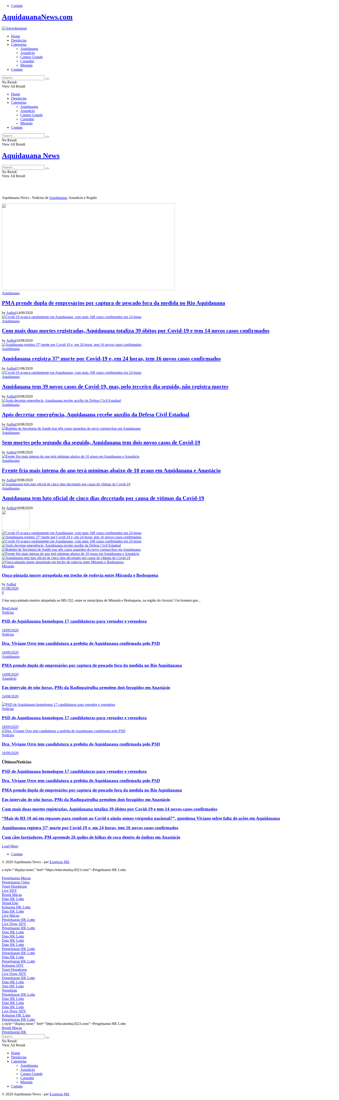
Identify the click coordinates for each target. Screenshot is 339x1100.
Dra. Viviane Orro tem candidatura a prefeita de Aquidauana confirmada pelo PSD (81, 643)
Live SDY (9, 891)
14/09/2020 (10, 674)
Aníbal (11, 313)
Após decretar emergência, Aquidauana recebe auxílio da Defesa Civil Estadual (95, 414)
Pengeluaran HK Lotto (18, 920)
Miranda (26, 65)
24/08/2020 (10, 696)
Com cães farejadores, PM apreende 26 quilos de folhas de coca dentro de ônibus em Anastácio (91, 837)
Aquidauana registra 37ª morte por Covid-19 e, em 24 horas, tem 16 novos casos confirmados (111, 359)
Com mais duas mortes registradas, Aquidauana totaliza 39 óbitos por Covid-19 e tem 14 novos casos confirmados (135, 331)
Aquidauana (29, 49)
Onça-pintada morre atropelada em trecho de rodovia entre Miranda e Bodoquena (80, 575)
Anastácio (27, 53)
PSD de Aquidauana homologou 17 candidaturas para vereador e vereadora (74, 621)
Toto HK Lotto (13, 986)
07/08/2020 (10, 588)
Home (15, 36)
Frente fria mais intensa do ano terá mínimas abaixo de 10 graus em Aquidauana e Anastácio (111, 470)
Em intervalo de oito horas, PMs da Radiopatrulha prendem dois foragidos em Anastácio (86, 687)
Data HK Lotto (13, 899)
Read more (10, 608)
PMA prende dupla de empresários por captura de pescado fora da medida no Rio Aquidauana (113, 303)
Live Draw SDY (14, 924)
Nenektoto (9, 990)
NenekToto (10, 903)
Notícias (8, 612)
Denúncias (19, 40)
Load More (10, 846)
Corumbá (27, 61)
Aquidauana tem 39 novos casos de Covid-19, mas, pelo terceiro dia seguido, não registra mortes (115, 387)
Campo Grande (31, 57)
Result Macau (12, 895)
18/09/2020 (10, 630)
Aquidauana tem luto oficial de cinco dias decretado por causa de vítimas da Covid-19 (103, 498)
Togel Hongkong (14, 886)
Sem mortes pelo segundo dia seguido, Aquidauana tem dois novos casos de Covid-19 (101, 442)
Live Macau (10, 915)
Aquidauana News (30, 155)
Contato (17, 6)
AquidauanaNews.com (37, 17)
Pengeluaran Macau (16, 878)
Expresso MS (59, 862)
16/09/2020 (10, 652)
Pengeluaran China (16, 882)
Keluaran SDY (13, 965)
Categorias (19, 44)
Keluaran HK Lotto (16, 907)
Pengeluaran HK (14, 1032)
